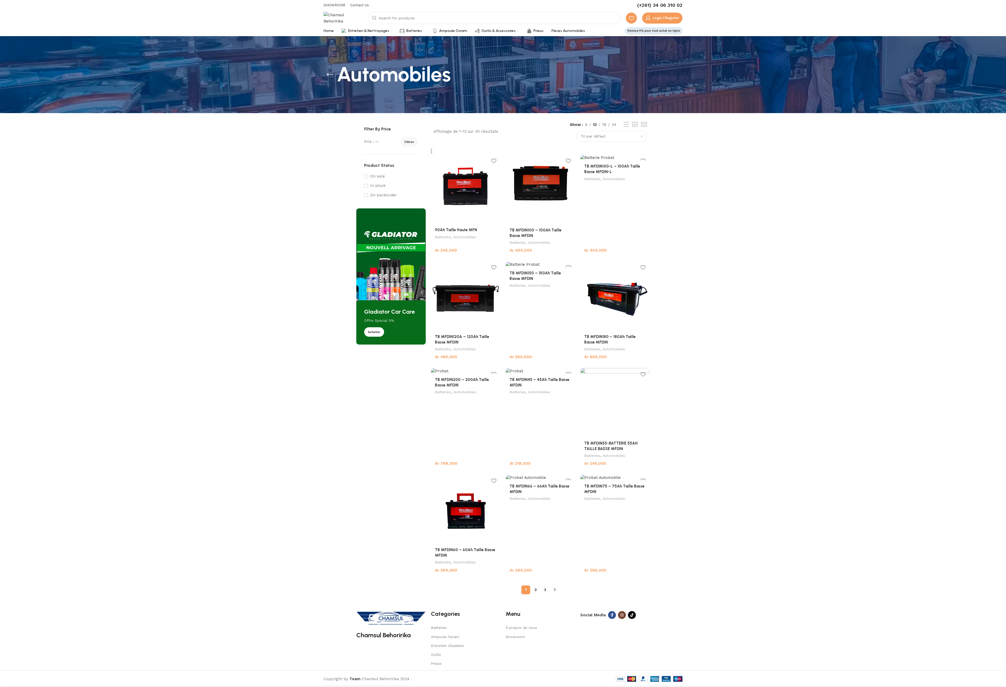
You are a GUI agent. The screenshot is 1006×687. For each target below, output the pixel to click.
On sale (377, 176)
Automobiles (464, 237)
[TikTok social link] (632, 615)
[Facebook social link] (612, 615)
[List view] (626, 124)
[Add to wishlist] (493, 161)
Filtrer (409, 142)
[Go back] (330, 74)
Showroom (515, 637)
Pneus (436, 663)
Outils (436, 654)
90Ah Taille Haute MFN (456, 230)
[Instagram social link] (622, 615)
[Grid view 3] (634, 124)
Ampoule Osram (445, 637)
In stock (378, 185)
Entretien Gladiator (447, 646)
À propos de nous (521, 627)
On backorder (383, 195)
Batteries (443, 237)
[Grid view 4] (644, 124)
